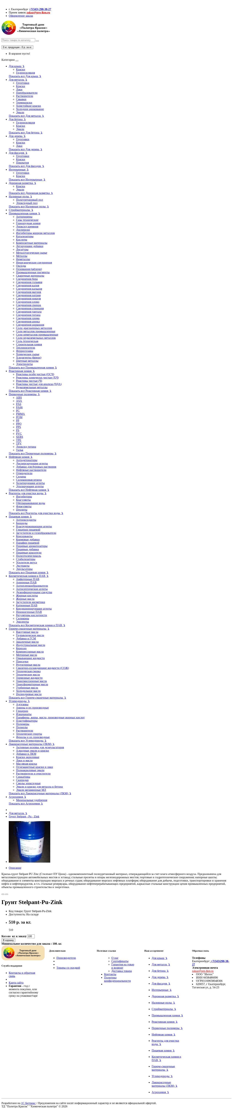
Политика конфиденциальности (117, 979)
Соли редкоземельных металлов (36, 337)
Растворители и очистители (33, 773)
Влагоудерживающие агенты (34, 526)
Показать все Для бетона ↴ (25, 132)
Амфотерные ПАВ (27, 579)
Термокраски (24, 102)
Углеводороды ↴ (19, 701)
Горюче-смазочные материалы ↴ (29, 628)
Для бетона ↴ (17, 119)
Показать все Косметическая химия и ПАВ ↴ (37, 625)
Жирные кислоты (27, 595)
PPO (18, 423)
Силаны (21, 476)
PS (17, 430)
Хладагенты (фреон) (28, 357)
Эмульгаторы (24, 569)
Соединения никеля (28, 298)
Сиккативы (23, 776)
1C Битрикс (28, 1103)
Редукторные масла (28, 664)
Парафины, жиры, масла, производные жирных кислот (50, 717)
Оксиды (21, 265)
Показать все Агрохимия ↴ (26, 803)
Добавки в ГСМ (26, 638)
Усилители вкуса (26, 562)
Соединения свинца (28, 305)
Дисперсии (23, 229)
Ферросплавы (24, 350)
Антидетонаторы (26, 460)
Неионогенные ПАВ (29, 611)
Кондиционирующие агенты (34, 608)
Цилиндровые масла (29, 694)
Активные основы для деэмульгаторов (40, 747)
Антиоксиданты (26, 519)
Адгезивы (22, 704)
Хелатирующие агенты (30, 483)
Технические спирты (29, 733)
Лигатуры (22, 249)
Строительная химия (29, 344)
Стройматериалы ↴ (21, 209)
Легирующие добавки (29, 246)
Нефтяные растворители (31, 470)
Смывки (21, 99)
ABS (19, 397)
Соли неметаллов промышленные (37, 334)
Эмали (20, 112)
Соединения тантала (29, 311)
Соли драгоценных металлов (34, 328)
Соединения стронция (30, 308)
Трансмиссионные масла (31, 681)
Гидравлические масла (30, 635)
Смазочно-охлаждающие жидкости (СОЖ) (42, 668)
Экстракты (22, 565)
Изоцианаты (23, 714)
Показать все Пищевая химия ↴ (28, 572)
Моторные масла (26, 654)
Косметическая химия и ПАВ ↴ (28, 575)
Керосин (21, 648)
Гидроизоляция (25, 72)
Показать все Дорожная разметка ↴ (31, 193)
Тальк (19, 449)
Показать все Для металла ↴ (26, 115)
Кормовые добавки (28, 539)
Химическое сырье (27, 354)
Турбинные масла (27, 687)
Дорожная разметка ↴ (22, 183)
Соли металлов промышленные (35, 331)
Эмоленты (22, 621)
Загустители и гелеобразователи (36, 532)
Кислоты (21, 239)
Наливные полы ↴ (20, 196)
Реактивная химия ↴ (22, 371)
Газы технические (27, 219)
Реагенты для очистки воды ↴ (27, 493)
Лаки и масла (24, 760)
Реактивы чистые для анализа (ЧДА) (39, 384)
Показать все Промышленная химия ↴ (33, 367)
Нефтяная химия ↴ (20, 456)
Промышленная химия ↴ (24, 213)
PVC (19, 433)
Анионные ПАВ (26, 582)
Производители (66, 957)
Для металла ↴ (18, 79)
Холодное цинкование (30, 109)
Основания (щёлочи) (29, 269)
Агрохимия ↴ (17, 796)
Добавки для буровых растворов (36, 466)
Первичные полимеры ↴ (24, 394)
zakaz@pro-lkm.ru (38, 12)
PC (18, 410)
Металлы (21, 256)
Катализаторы (24, 236)
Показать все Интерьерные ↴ (27, 179)
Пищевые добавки (27, 549)
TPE (18, 440)
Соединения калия (27, 285)
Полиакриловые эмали (30, 770)
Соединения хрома (28, 318)
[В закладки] (2, 894)
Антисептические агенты (32, 589)
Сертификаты (120, 961)
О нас (115, 957)
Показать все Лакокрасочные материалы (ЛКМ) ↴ (40, 793)
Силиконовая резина (29, 479)
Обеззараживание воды (30, 503)
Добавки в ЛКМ (26, 753)
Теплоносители (25, 347)
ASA (19, 400)
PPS (18, 427)
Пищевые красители (29, 552)
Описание (15, 867)
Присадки (22, 661)
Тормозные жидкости (29, 677)
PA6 (18, 404)
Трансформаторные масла (32, 684)
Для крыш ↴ (16, 66)
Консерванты (24, 536)
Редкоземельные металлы (32, 387)
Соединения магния (28, 292)
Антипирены (24, 216)
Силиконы (22, 618)
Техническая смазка (28, 671)
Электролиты (24, 364)
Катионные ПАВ (26, 605)
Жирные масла (25, 598)
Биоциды (21, 523)
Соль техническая (27, 341)
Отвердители (24, 473)
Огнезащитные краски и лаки (34, 767)
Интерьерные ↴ (19, 169)
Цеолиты (21, 509)
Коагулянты (23, 499)
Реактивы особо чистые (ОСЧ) (35, 374)
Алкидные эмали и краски (32, 750)
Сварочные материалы (30, 275)
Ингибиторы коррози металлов (35, 233)
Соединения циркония (30, 324)
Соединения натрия (28, 295)
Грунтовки (22, 82)
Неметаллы (23, 259)
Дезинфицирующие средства (34, 592)
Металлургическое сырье (31, 252)
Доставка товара (121, 971)
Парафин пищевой (27, 542)
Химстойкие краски (28, 105)
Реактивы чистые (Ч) (29, 380)
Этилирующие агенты (30, 486)
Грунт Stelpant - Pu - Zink (24, 816)
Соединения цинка (28, 321)
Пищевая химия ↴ (20, 516)
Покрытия (22, 162)
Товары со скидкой (68, 967)
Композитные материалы (31, 242)
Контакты (110, 974)
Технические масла (28, 674)
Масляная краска (26, 763)
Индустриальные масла (30, 645)
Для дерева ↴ (17, 136)
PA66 (19, 407)
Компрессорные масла (30, 651)
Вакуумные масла (27, 631)
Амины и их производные (32, 707)
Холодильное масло (28, 690)
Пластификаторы (26, 720)
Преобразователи (26, 92)
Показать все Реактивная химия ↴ (30, 390)
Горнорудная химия (28, 223)
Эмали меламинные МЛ (31, 789)
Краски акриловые (27, 757)
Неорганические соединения (34, 262)
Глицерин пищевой (28, 529)
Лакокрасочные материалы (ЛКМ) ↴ (31, 744)
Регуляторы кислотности (31, 615)
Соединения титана (28, 314)
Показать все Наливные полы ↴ (29, 206)
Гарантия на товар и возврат (122, 966)
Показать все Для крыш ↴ (25, 76)
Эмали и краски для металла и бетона (39, 786)
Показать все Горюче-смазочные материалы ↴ (37, 697)
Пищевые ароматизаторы (32, 546)
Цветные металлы (27, 360)
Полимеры (22, 724)
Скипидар (22, 780)
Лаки (19, 89)
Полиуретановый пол (29, 199)
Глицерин (22, 710)
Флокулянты (23, 506)
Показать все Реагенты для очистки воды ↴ (36, 513)
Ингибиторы (24, 496)
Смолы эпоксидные (28, 783)
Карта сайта (16, 982)
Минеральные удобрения (31, 800)
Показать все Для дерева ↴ (25, 149)
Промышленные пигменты (33, 272)
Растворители (24, 96)
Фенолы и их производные (33, 737)
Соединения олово (27, 301)
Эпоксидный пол (26, 203)
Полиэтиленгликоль (28, 555)
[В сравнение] (6, 894)
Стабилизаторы (25, 559)
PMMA (20, 413)
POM (19, 417)
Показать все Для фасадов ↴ (26, 166)
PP (17, 420)
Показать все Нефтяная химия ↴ (29, 489)
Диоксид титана (26, 446)
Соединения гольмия (29, 282)
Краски (20, 69)
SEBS (19, 436)
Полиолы (22, 727)
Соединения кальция (29, 288)
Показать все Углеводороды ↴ (27, 740)
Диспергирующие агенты (32, 463)
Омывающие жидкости (30, 658)
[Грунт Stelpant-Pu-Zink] (29, 861)
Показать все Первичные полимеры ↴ (32, 453)
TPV (19, 443)
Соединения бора (27, 278)
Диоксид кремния (27, 226)
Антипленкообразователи (32, 585)
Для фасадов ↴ (18, 152)
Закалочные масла (27, 641)
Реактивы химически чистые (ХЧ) (37, 377)
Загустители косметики (30, 602)
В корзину (8, 940)
